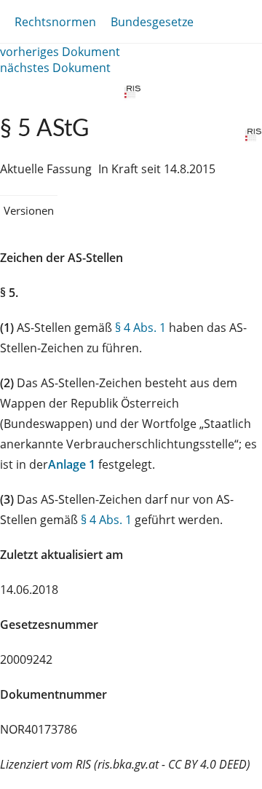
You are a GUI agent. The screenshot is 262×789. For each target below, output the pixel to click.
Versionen (29, 210)
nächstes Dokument (55, 68)
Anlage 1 (71, 464)
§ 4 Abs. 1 (140, 328)
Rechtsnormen (55, 22)
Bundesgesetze (152, 22)
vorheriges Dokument (60, 52)
